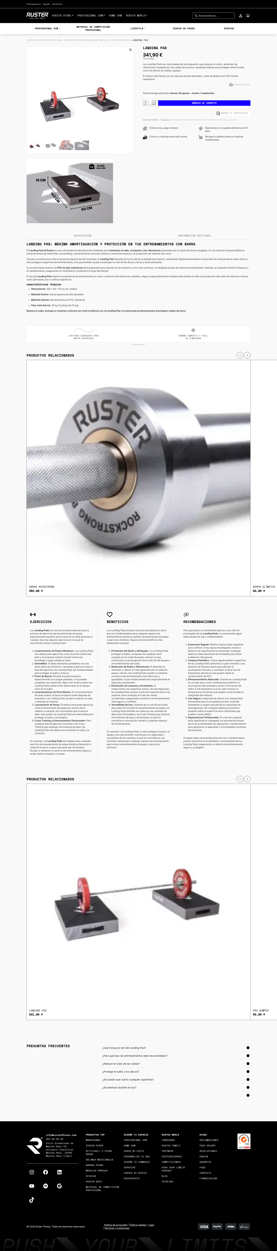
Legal (151, 1224)
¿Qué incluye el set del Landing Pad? (124, 1047)
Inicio (31, 40)
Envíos (204, 1156)
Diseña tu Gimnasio (137, 1162)
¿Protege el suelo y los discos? (120, 1071)
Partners (167, 1151)
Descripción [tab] (82, 236)
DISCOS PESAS (94, 1145)
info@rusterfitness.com (61, 1135)
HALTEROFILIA (222, 120)
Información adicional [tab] (194, 236)
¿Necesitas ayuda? (241, 84)
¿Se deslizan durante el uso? (119, 1087)
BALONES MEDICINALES (99, 1160)
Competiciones (171, 1162)
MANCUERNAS (93, 1140)
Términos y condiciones (116, 1228)
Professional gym (135, 1140)
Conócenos (168, 1140)
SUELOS (232, 120)
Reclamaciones (209, 1140)
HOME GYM (115, 15)
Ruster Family (171, 1145)
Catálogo (167, 1182)
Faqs (202, 1167)
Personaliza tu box (137, 1156)
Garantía (205, 1162)
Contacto (57, 4)
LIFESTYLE (136, 28)
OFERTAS (229, 28)
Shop (40, 40)
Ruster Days (94, 1182)
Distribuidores (172, 1156)
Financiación (208, 1178)
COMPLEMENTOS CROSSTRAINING (111, 40)
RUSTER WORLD (135, 15)
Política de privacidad (115, 1224)
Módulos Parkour (96, 1171)
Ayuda (46, 4)
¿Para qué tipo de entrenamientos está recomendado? (134, 1055)
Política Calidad (137, 1224)
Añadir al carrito (204, 103)
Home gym (129, 1145)
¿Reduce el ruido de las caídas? (121, 1063)
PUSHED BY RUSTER (135, 1173)
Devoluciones (208, 1151)
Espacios (129, 1167)
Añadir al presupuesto (234, 113)
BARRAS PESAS (94, 1165)
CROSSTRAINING (80, 40)
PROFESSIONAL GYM (90, 15)
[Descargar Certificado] (243, 1141)
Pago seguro (207, 1145)
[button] (130, 49)
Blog (164, 1176)
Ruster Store (61, 15)
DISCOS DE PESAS (184, 28)
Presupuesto (34, 4)
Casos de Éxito (134, 1151)
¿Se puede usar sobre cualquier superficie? (128, 1079)
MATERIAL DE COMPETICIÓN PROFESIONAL (93, 28)
